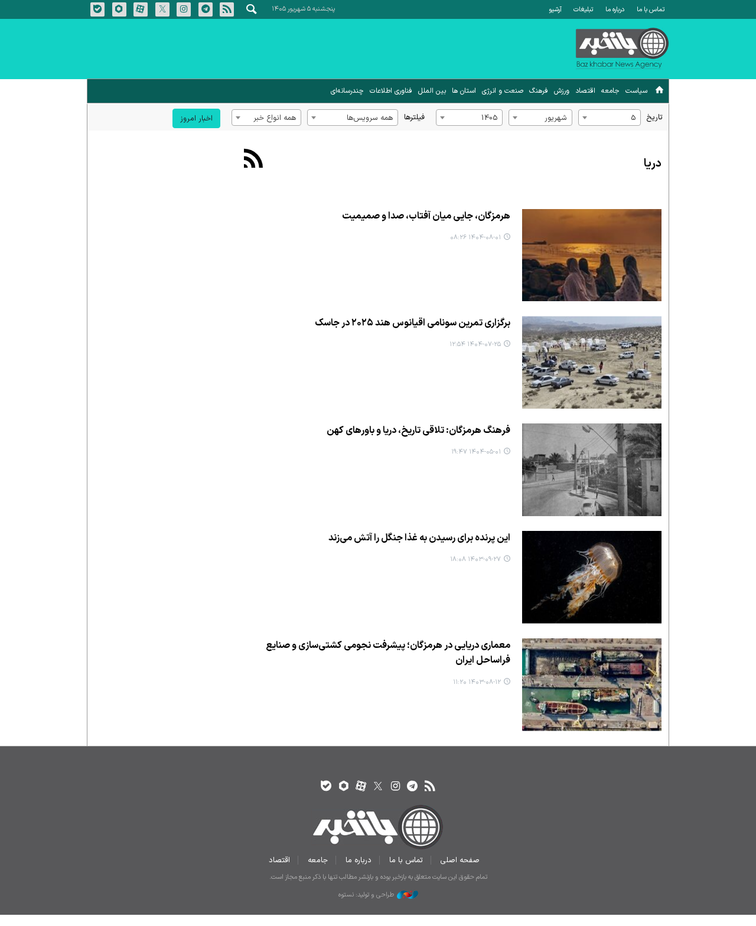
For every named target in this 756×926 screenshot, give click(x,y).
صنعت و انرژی (502, 91)
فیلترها (414, 117)
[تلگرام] (412, 787)
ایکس (162, 9)
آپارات (140, 9)
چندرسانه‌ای (347, 91)
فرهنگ (538, 91)
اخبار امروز (196, 118)
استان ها (464, 91)
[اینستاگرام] (395, 787)
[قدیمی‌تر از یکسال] (591, 469)
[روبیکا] (343, 787)
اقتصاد (585, 91)
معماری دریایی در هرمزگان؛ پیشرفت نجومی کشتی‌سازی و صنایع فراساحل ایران (388, 653)
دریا (653, 163)
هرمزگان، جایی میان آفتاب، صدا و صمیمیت (426, 216)
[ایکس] (377, 787)
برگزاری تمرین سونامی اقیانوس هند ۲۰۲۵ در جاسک (412, 323)
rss (227, 9)
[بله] (326, 787)
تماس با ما (650, 10)
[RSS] (253, 160)
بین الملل (432, 91)
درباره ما (614, 10)
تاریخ (655, 117)
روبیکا (119, 9)
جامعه (610, 91)
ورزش (561, 91)
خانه (659, 92)
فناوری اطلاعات (391, 91)
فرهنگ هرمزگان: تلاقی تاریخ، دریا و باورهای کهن (418, 430)
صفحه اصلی (460, 860)
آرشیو (555, 10)
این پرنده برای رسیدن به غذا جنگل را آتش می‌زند (419, 538)
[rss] (429, 787)
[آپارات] (360, 787)
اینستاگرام (184, 9)
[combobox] (609, 117)
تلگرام (205, 9)
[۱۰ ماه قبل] (591, 255)
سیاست (636, 91)
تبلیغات (583, 10)
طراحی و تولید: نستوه (366, 895)
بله (97, 9)
